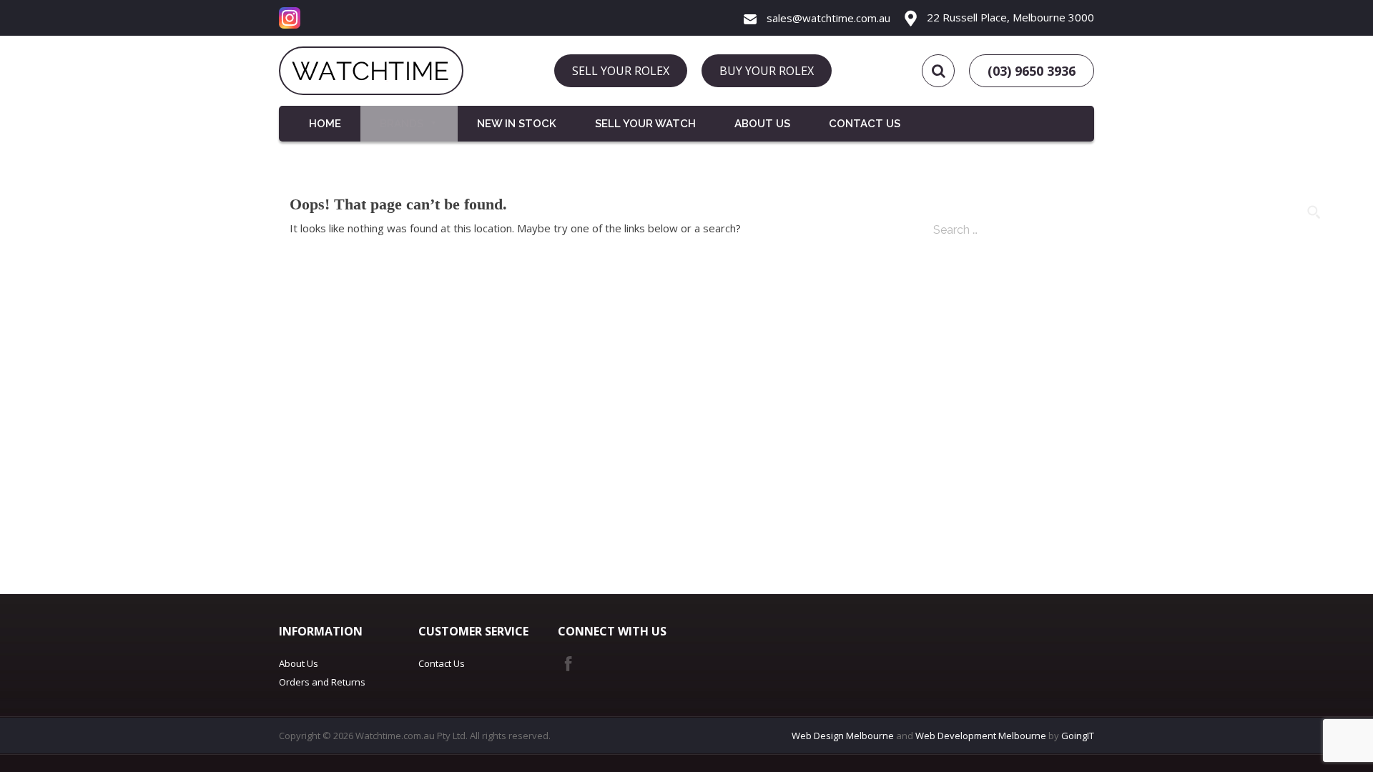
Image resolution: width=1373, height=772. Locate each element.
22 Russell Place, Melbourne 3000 (1009, 17)
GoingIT (1077, 735)
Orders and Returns (322, 682)
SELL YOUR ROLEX (620, 71)
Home (325, 123)
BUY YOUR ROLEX (766, 71)
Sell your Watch (645, 123)
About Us (762, 123)
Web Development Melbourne (980, 735)
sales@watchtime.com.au (827, 18)
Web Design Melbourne (843, 735)
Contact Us (864, 123)
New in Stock (516, 123)
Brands (401, 123)
